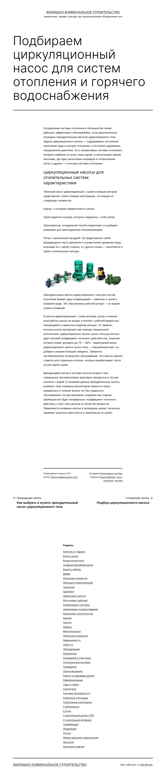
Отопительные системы (111, 473)
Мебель (67, 627)
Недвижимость (72, 640)
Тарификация (70, 724)
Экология (68, 742)
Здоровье (68, 591)
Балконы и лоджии (74, 551)
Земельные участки (74, 596)
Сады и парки (71, 684)
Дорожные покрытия (75, 578)
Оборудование (71, 649)
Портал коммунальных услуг (64, 477)
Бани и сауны (70, 556)
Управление (69, 728)
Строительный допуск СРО (78, 715)
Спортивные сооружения (77, 702)
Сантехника (69, 689)
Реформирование (73, 680)
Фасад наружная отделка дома (80, 737)
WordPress (146, 764)
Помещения (70, 666)
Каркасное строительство (78, 613)
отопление (108, 480)
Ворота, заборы (72, 569)
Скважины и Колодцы (75, 698)
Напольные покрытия (75, 635)
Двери (66, 573)
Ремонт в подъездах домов (78, 675)
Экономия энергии (73, 746)
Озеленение (70, 653)
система (119, 480)
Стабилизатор (71, 706)
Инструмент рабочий (75, 600)
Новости (68, 644)
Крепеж (67, 618)
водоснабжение (107, 477)
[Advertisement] (83, 437)
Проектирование (72, 671)
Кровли (67, 622)
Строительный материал (77, 720)
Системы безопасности (76, 693)
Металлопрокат (72, 631)
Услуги (67, 733)
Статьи (67, 711)
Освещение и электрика (77, 658)
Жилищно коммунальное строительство (83, 12)
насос (119, 477)
